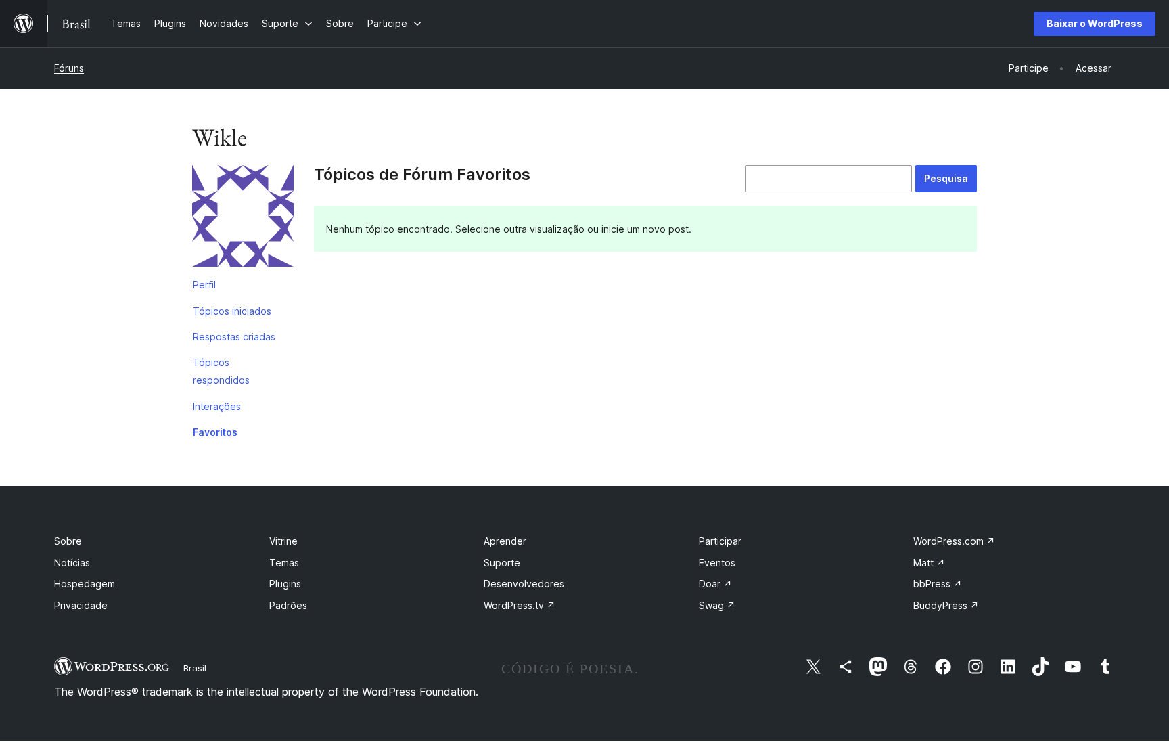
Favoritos (215, 432)
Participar (720, 541)
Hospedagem (84, 584)
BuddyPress (946, 605)
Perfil (204, 284)
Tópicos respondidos (221, 371)
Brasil (194, 668)
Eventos (717, 563)
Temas (284, 563)
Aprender (505, 541)
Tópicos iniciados (232, 311)
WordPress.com (954, 541)
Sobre (68, 541)
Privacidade (81, 605)
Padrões (288, 605)
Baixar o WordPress (1095, 23)
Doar (715, 584)
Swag (717, 605)
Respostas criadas (234, 336)
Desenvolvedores (524, 584)
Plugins (285, 584)
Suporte (502, 563)
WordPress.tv (519, 605)
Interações (217, 406)
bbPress (937, 584)
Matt (929, 563)
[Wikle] (243, 218)
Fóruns (69, 68)
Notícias (72, 563)
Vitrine (283, 541)
